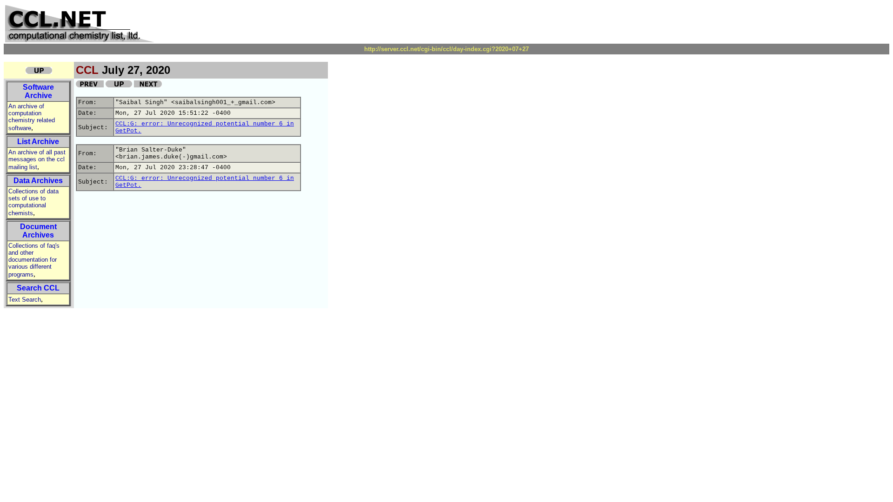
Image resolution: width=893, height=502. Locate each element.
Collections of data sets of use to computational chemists (33, 202)
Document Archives (38, 231)
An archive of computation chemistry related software (31, 117)
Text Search (24, 299)
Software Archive (38, 91)
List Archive (38, 141)
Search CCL (38, 288)
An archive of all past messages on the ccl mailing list (37, 160)
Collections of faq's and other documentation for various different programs (34, 260)
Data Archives (38, 181)
